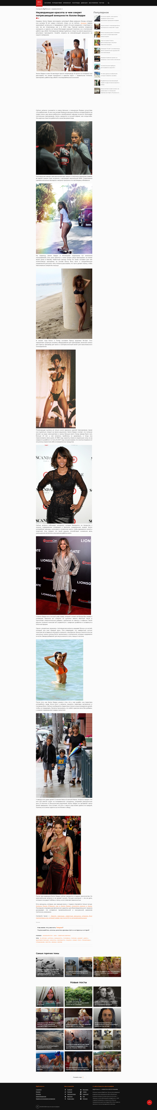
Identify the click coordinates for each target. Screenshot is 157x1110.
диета (86, 938)
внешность (58, 938)
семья (75, 940)
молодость (61, 940)
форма (60, 942)
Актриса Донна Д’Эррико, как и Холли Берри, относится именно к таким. (64, 906)
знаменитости (56, 9)
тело (79, 940)
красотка (53, 940)
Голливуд (66, 938)
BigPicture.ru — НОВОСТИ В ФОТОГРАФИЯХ (105, 1089)
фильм (54, 942)
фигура (48, 942)
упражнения (40, 942)
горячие (73, 938)
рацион (68, 940)
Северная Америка (64, 935)
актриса (50, 938)
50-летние (43, 938)
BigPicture (46, 9)
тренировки (86, 940)
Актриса (83, 23)
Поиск (113, 3)
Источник (38, 922)
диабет (80, 938)
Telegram (59, 927)
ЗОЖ (55, 935)
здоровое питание (42, 940)
